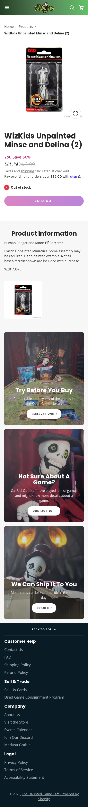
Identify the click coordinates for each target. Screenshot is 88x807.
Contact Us (13, 649)
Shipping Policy (17, 664)
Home (9, 26)
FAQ (7, 657)
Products (26, 26)
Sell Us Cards (15, 689)
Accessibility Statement (24, 777)
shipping (27, 171)
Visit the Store (16, 722)
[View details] (44, 378)
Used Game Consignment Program (34, 697)
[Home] (44, 7)
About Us (12, 714)
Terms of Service (18, 769)
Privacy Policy (16, 762)
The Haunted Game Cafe (41, 794)
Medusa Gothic (17, 744)
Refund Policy (16, 672)
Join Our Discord (18, 737)
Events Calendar (18, 729)
